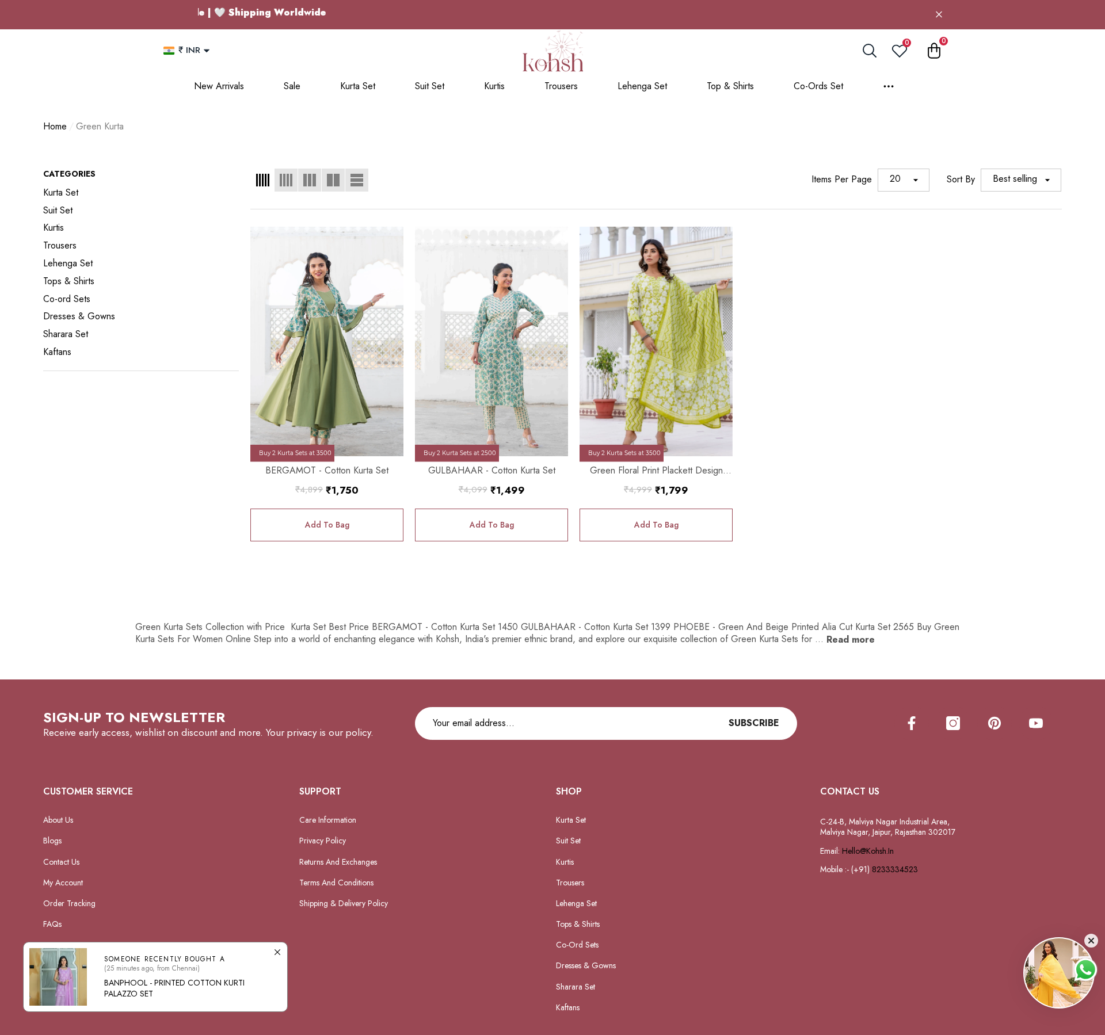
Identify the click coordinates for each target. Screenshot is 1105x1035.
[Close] (939, 15)
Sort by (961, 180)
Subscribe (754, 723)
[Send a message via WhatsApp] (1085, 969)
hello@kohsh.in (868, 851)
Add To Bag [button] (327, 524)
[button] (206, 50)
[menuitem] (141, 193)
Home (55, 127)
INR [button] (189, 50)
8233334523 (896, 869)
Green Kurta (100, 126)
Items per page (841, 180)
